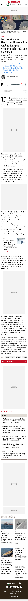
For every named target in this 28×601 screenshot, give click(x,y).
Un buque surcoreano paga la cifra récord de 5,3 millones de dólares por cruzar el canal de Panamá (14, 420)
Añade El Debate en (15, 84)
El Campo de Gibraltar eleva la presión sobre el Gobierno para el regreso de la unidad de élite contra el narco (6, 566)
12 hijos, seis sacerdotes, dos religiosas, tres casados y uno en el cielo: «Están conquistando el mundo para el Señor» (14, 429)
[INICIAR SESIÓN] (26, 5)
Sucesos (18, 357)
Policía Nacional (10, 357)
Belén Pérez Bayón (12, 76)
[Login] (26, 5)
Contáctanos (18, 590)
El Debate (4, 251)
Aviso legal (7, 591)
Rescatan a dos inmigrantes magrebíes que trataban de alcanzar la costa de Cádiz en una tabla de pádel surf (21, 554)
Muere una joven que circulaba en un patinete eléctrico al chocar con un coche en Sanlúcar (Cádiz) (20, 536)
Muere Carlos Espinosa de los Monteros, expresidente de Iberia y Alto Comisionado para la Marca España (14, 454)
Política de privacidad (17, 591)
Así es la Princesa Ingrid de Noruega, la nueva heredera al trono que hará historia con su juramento (14, 438)
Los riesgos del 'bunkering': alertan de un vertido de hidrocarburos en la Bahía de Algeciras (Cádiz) (6, 537)
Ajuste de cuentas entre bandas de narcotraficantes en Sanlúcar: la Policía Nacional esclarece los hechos (10, 245)
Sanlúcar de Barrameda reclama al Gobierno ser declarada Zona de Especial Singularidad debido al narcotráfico (13, 68)
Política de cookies (14, 593)
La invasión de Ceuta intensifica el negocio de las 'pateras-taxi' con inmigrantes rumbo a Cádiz (21, 570)
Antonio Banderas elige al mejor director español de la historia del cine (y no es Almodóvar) (13, 446)
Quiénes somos (9, 590)
